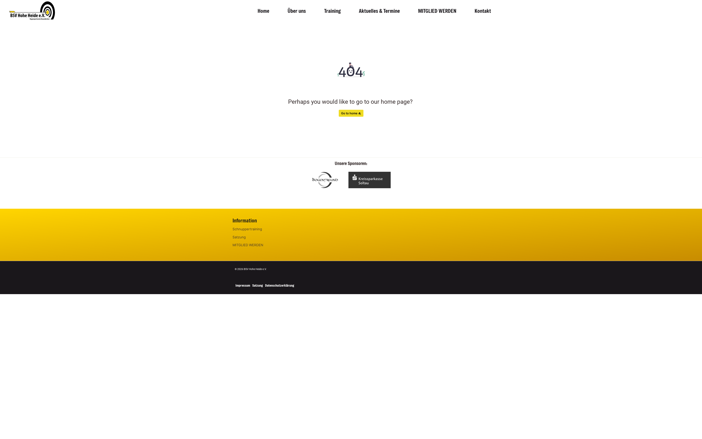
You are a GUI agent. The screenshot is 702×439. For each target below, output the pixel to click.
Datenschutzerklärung (279, 285)
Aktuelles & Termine (379, 10)
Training (332, 10)
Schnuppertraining (247, 229)
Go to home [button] (349, 113)
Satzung (239, 237)
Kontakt (483, 10)
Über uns (297, 10)
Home (263, 10)
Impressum (242, 285)
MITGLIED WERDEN (437, 10)
